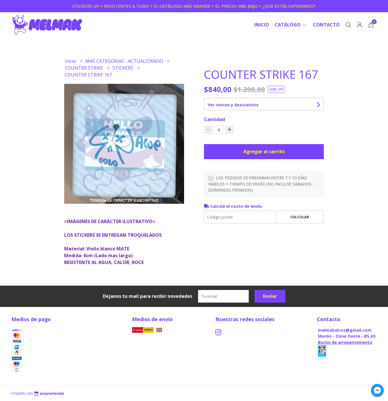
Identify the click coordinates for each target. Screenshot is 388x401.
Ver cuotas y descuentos (233, 104)
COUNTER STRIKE (84, 68)
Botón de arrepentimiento (345, 342)
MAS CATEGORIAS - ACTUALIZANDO (124, 61)
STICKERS (123, 68)
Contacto (326, 25)
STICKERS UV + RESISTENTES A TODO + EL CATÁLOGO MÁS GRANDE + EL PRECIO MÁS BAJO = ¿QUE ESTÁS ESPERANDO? (194, 6)
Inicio (261, 25)
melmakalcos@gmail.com (345, 330)
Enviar (270, 296)
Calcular (299, 216)
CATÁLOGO (288, 25)
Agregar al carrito (264, 151)
